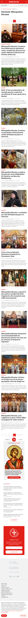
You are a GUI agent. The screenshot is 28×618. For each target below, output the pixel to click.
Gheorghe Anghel (9, 218)
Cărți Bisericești (4, 597)
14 (17, 21)
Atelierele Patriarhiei (5, 590)
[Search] (26, 2)
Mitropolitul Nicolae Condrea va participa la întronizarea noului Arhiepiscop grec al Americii (13, 133)
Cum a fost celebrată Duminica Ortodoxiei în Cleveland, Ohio (10, 254)
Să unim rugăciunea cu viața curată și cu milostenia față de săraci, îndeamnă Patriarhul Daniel (13, 494)
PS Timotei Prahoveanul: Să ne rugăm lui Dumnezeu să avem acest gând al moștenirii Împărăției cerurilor (13, 488)
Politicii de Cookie (12, 610)
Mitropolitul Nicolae (7, 8)
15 (19, 21)
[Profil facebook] (18, 5)
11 (9, 21)
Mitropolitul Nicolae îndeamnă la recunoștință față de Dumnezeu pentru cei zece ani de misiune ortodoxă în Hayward (13, 338)
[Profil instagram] (22, 5)
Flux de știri (4, 5)
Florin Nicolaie (9, 383)
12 (11, 21)
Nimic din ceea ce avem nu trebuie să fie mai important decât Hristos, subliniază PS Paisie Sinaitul (13, 505)
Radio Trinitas (4, 583)
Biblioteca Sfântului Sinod (6, 593)
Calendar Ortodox (14, 477)
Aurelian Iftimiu (9, 56)
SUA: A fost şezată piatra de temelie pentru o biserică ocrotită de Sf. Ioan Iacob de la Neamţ (13, 93)
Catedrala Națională (5, 591)
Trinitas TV (3, 586)
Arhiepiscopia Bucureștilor (6, 594)
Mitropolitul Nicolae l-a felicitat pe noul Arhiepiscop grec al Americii (14, 215)
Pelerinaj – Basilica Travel (6, 589)
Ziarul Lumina (4, 584)
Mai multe (23, 615)
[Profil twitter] (20, 5)
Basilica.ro (14, 2)
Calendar (14, 443)
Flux (7, 484)
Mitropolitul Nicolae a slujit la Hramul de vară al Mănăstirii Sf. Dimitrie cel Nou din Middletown (13, 175)
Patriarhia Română (5, 587)
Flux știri (14, 519)
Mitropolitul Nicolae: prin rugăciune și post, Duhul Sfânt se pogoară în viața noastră (13, 418)
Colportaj (3, 595)
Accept (4, 615)
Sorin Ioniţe (8, 300)
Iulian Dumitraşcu (9, 98)
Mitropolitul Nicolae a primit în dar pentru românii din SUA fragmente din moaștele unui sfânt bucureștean (13, 295)
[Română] (26, 5)
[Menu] (1, 2)
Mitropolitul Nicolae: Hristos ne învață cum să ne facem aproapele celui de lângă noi (13, 379)
